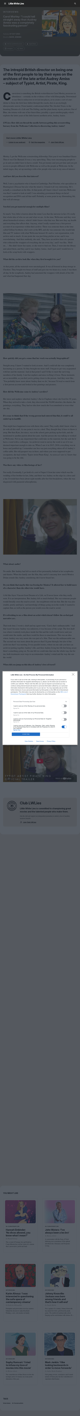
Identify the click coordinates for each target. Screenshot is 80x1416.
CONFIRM (26, 734)
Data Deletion (29, 741)
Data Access (40, 741)
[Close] (74, 675)
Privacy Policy (51, 741)
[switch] (64, 706)
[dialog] (40, 708)
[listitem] (40, 702)
